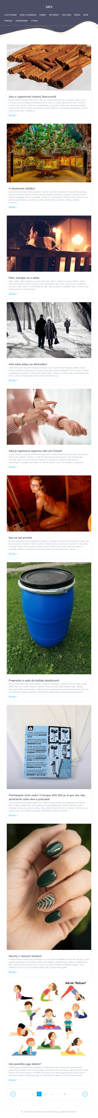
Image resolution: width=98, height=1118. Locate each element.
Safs (49, 6)
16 (65, 1094)
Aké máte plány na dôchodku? (28, 364)
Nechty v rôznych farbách (25, 956)
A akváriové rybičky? (22, 188)
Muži (85, 15)
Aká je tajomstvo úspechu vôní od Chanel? (35, 450)
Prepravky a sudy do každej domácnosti (34, 680)
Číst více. (12, 115)
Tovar (34, 20)
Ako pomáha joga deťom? (25, 1064)
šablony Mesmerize (69, 1111)
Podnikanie (22, 20)
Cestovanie (10, 15)
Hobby (42, 15)
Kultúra (66, 15)
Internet (54, 15)
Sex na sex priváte (20, 537)
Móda (77, 15)
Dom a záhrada (28, 15)
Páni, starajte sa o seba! (24, 277)
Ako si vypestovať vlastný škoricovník (32, 96)
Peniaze (8, 20)
